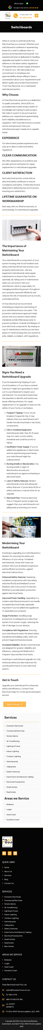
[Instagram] (10, 853)
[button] (36, 15)
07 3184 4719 (26, 17)
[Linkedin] (15, 853)
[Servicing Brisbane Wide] (15, 15)
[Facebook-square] (4, 853)
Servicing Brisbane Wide (26, 15)
